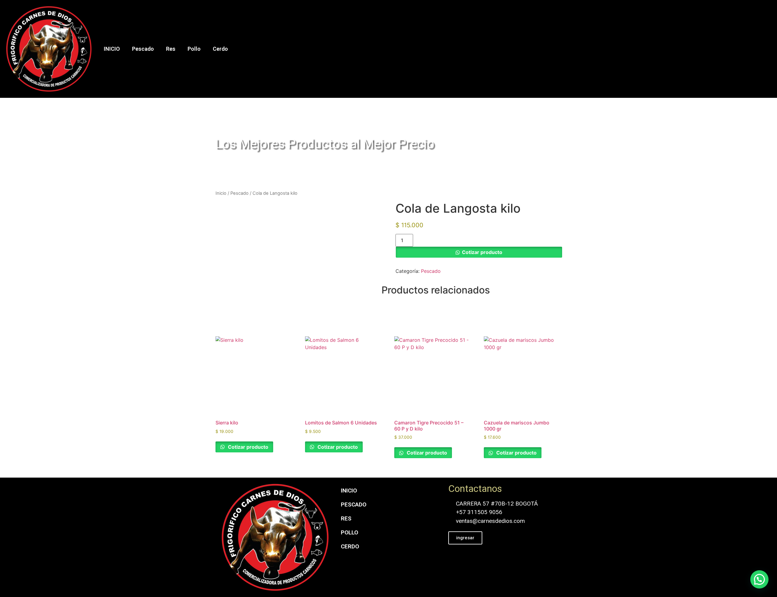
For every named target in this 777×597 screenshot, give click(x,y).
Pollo (194, 49)
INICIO (112, 49)
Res (170, 49)
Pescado (143, 49)
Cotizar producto (482, 252)
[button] (759, 579)
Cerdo (220, 49)
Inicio (220, 193)
